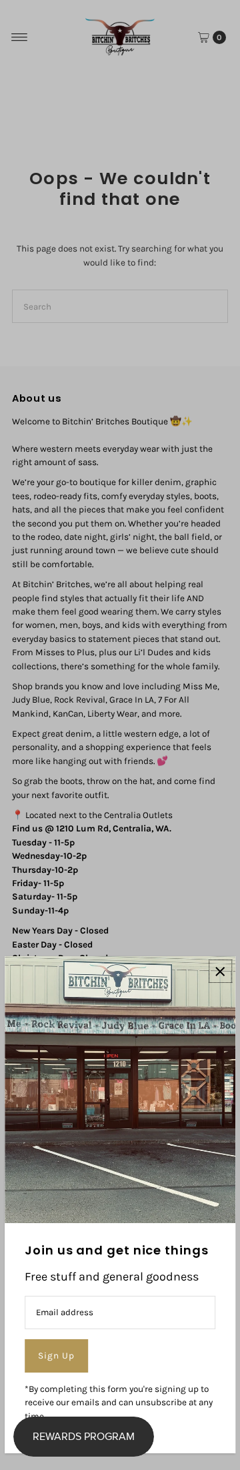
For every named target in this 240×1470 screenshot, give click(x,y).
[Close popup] (220, 971)
